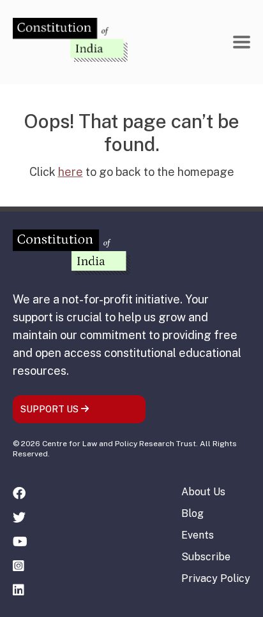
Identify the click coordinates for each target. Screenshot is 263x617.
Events (197, 535)
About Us (203, 492)
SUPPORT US (50, 409)
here (70, 171)
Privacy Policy (215, 578)
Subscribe (205, 557)
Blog (192, 513)
